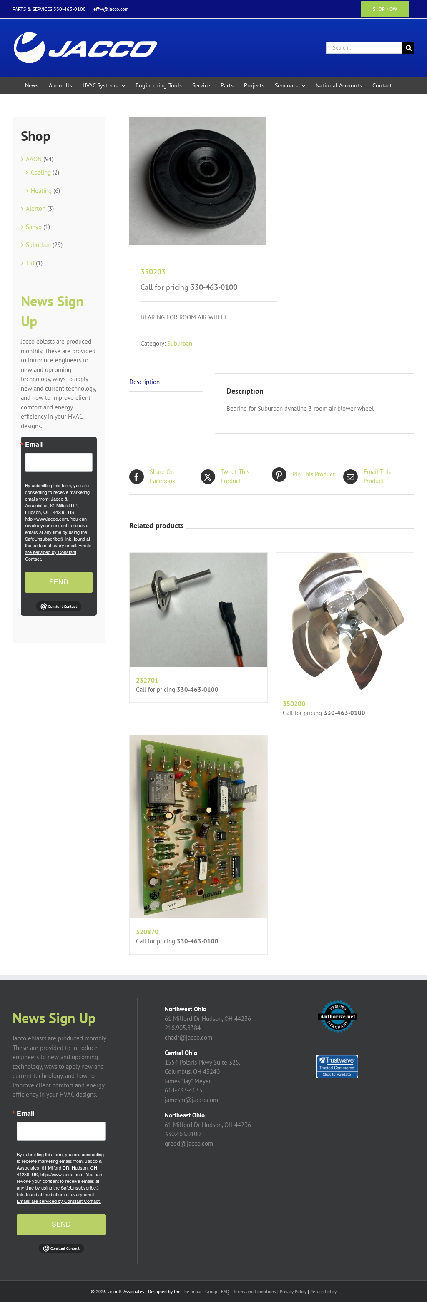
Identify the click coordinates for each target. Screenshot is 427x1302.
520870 (147, 932)
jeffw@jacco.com (110, 9)
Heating (41, 191)
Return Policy (323, 1292)
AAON (34, 159)
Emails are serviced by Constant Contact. (58, 552)
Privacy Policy (293, 1292)
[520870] (198, 826)
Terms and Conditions (254, 1292)
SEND (58, 582)
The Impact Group (199, 1292)
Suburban (179, 343)
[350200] (345, 621)
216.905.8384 (183, 1028)
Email (34, 444)
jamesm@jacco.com (191, 1100)
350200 (294, 703)
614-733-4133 (183, 1090)
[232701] (198, 610)
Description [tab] (144, 382)
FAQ (225, 1292)
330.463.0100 (183, 1134)
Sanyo (34, 227)
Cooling (41, 172)
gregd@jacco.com (189, 1143)
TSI (30, 263)
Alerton (35, 208)
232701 (147, 680)
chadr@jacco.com (188, 1037)
